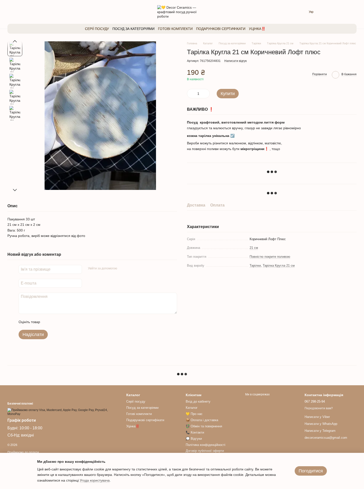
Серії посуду (97, 29)
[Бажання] (327, 12)
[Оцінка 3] (64, 322)
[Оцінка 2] (56, 322)
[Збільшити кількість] (206, 93)
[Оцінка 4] (72, 322)
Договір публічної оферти (205, 451)
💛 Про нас (194, 414)
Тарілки (255, 265)
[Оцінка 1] (48, 322)
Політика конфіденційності (205, 445)
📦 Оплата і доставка (202, 420)
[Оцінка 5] (80, 322)
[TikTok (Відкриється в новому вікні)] (26, 12)
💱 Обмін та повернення (204, 426)
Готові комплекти (175, 29)
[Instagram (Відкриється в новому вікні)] (10, 12)
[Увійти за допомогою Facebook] (123, 269)
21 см (254, 248)
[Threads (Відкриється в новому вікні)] (18, 12)
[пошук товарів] (275, 29)
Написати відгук (235, 61)
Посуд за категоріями (133, 29)
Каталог (192, 408)
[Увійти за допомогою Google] (130, 269)
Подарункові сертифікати (220, 29)
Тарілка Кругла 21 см (279, 265)
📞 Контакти (195, 432)
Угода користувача (95, 480)
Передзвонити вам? (319, 408)
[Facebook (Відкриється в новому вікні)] (34, 12)
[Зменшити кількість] (190, 93)
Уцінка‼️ (257, 29)
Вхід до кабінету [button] (198, 401)
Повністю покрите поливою (270, 256)
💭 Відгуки (194, 438)
